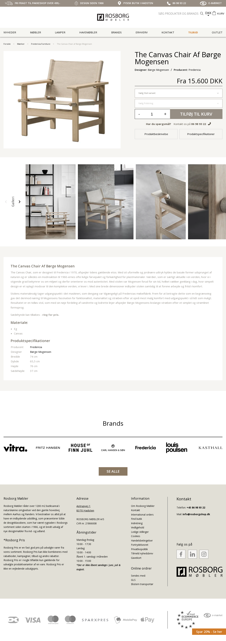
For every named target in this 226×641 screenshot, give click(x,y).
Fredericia (36, 347)
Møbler (35, 32)
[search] (181, 13)
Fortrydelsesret (139, 544)
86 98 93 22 (198, 124)
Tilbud (193, 32)
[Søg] (201, 13)
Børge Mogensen (40, 352)
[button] (6, 202)
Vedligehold (137, 527)
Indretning (136, 523)
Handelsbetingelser (142, 540)
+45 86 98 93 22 (196, 507)
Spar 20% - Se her (209, 632)
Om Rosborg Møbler (142, 506)
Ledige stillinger (140, 532)
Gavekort (136, 557)
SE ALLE (113, 471)
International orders (142, 514)
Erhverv (142, 32)
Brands (116, 32)
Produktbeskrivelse (156, 134)
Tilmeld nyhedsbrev (142, 553)
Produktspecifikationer (201, 134)
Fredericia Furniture (40, 44)
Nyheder (10, 32)
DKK (208, 13)
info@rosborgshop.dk (196, 514)
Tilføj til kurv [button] (196, 114)
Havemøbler (88, 32)
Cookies (135, 536)
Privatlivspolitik (139, 549)
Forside (7, 44)
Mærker (21, 44)
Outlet (217, 32)
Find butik (136, 518)
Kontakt (168, 32)
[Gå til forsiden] (113, 17)
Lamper (60, 32)
